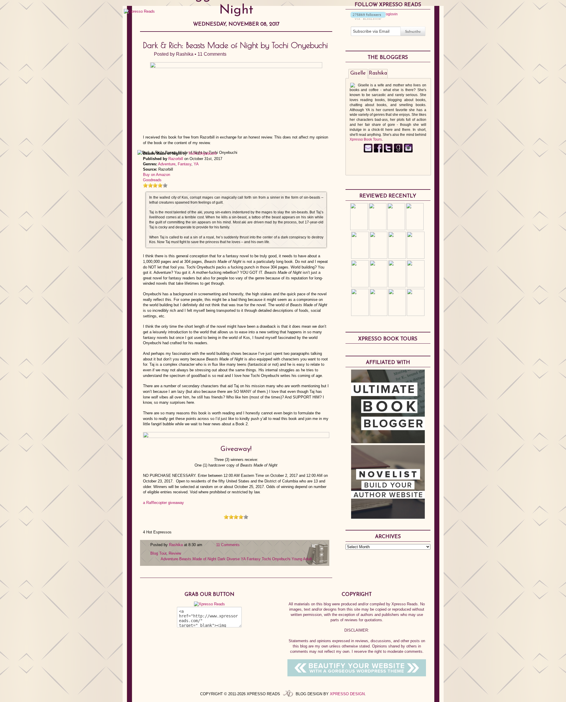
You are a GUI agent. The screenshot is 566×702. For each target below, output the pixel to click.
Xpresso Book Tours (366, 139)
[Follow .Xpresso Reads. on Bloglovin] (368, 19)
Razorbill (175, 158)
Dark (222, 559)
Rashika (184, 54)
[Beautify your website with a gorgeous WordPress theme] (356, 675)
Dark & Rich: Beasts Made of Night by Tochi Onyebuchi (235, 45)
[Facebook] (378, 151)
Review (175, 553)
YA (196, 164)
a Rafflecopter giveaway (163, 502)
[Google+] (408, 151)
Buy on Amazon (156, 174)
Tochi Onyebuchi (202, 153)
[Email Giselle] (368, 151)
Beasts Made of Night (197, 559)
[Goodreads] (398, 151)
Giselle (358, 73)
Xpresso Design (347, 694)
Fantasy (184, 164)
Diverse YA (236, 559)
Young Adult (302, 559)
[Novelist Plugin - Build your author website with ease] (388, 517)
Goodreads (152, 180)
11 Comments (212, 54)
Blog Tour (158, 553)
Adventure (166, 164)
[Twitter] (388, 151)
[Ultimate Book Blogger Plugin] (388, 441)
